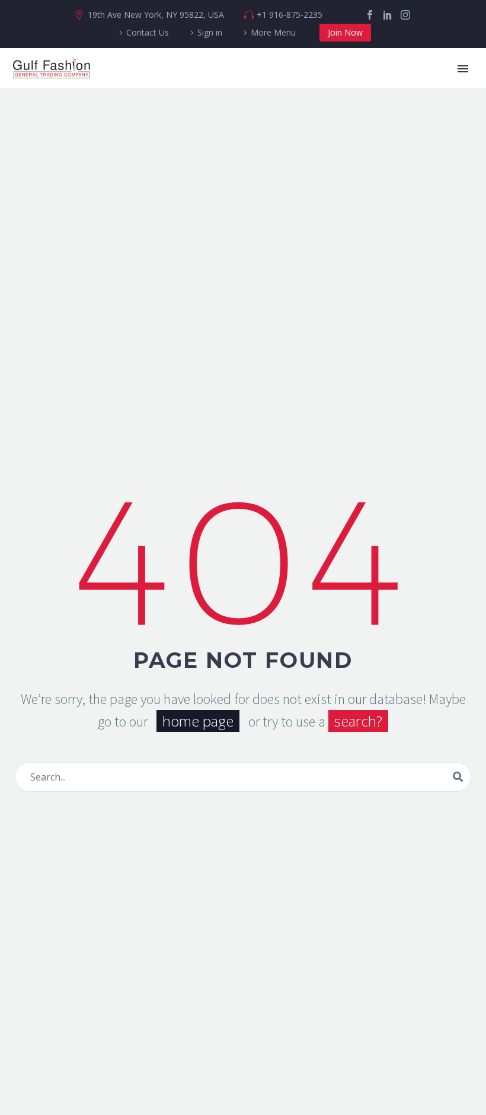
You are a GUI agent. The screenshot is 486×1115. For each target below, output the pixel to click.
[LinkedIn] (388, 15)
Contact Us (147, 32)
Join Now (345, 32)
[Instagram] (405, 15)
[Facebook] (370, 15)
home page (198, 721)
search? (358, 721)
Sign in (209, 32)
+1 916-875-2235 (289, 14)
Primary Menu (463, 69)
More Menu (273, 32)
